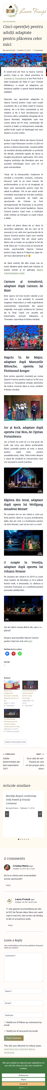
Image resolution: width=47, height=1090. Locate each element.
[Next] (40, 814)
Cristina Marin (21, 865)
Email (8, 1003)
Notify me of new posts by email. (22, 1031)
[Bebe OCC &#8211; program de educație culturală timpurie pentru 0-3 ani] (12, 685)
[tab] (18, 839)
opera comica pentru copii (15, 742)
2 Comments (38, 50)
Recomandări (9, 21)
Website (9, 1015)
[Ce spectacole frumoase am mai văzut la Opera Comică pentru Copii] (12, 713)
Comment (10, 955)
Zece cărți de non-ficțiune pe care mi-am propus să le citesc (35, 761)
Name (8, 991)
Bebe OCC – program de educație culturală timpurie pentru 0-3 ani (11, 696)
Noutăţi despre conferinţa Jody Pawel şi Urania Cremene (21, 799)
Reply (8, 885)
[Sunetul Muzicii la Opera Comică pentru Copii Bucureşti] (30, 685)
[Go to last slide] (7, 814)
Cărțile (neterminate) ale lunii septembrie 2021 (11, 761)
